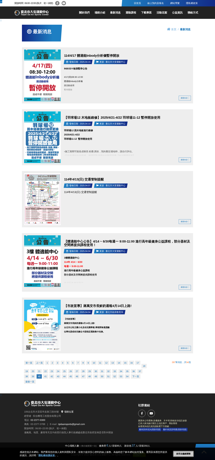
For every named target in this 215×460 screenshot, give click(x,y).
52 (114, 376)
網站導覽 (175, 3)
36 (133, 371)
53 (121, 376)
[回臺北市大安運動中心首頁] (34, 13)
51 (108, 376)
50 (102, 376)
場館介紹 (100, 12)
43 (58, 376)
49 (96, 376)
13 (112, 363)
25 (64, 371)
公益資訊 (177, 12)
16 (131, 363)
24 (58, 371)
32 (108, 371)
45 (70, 376)
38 (26, 376)
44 (64, 376)
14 (119, 363)
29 (89, 371)
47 (83, 376)
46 (77, 376)
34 (121, 371)
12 (106, 363)
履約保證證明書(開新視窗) (175, 429)
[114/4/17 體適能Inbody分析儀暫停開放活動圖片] (42, 75)
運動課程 (131, 12)
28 (83, 371)
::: (1, 1)
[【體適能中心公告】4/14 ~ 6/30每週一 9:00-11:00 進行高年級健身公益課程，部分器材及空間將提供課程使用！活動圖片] (42, 261)
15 (125, 363)
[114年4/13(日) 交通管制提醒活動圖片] (42, 199)
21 (39, 371)
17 (138, 363)
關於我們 (84, 12)
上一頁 (39, 363)
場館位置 (69, 412)
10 (94, 363)
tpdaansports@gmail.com (71, 424)
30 (96, 371)
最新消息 (115, 12)
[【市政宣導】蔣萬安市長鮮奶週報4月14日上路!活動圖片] (42, 325)
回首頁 (137, 3)
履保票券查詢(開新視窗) (150, 429)
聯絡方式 (193, 12)
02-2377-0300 (38, 420)
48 (89, 376)
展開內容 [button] (184, 98)
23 (52, 371)
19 (26, 371)
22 (45, 371)
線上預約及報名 (155, 3)
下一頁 (135, 376)
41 (45, 376)
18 (144, 366)
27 (77, 371)
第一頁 (29, 363)
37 (140, 371)
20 (33, 371)
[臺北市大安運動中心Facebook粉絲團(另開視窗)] (57, 3)
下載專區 (146, 12)
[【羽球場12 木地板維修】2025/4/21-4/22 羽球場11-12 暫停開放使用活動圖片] (42, 137)
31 (102, 371)
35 (127, 371)
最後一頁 (29, 381)
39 (33, 376)
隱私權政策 (192, 3)
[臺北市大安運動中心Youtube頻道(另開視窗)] (64, 3)
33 (114, 371)
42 (52, 376)
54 (127, 376)
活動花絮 (162, 12)
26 (70, 371)
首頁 (173, 29)
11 (100, 363)
